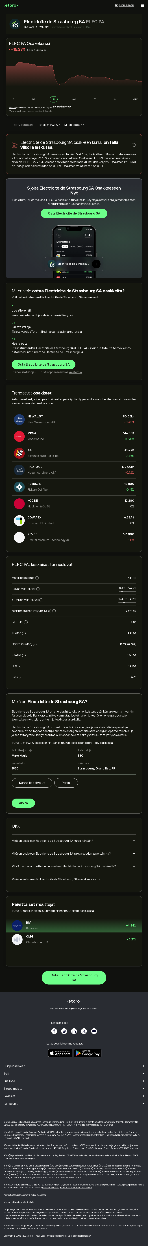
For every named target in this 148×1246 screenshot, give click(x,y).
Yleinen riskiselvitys (13, 1202)
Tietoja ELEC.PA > (48, 124)
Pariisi (66, 783)
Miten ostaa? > (74, 124)
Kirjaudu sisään (124, 5)
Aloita (23, 803)
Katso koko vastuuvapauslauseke (76, 1187)
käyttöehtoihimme (50, 1187)
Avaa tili (12, 107)
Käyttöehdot (28, 1202)
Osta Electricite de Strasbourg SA (74, 213)
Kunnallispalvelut (32, 783)
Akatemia (75, 372)
